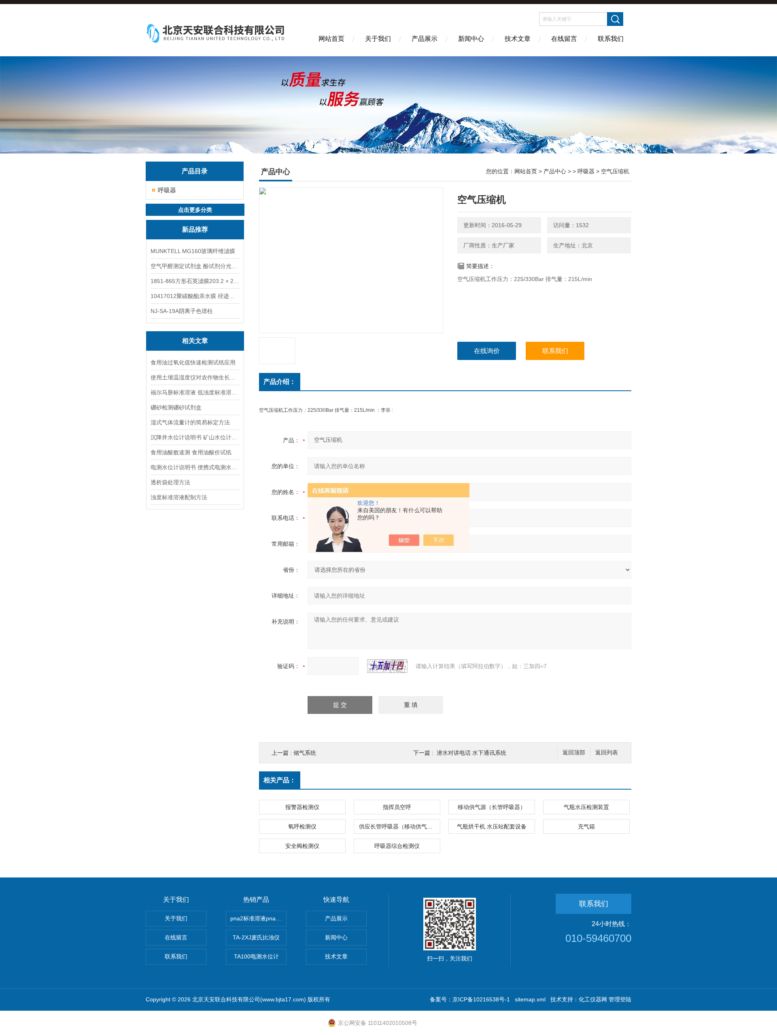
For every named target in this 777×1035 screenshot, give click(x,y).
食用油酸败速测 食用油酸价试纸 (191, 452)
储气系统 (304, 753)
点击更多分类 (195, 210)
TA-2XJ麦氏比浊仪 (256, 937)
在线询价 (487, 350)
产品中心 (554, 171)
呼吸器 (167, 190)
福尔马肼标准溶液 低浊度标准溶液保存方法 (195, 392)
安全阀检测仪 (302, 846)
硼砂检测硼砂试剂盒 (176, 407)
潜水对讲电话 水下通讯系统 (471, 753)
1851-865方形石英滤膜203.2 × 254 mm (195, 281)
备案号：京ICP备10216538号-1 (470, 999)
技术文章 (518, 38)
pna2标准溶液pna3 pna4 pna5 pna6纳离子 (258, 918)
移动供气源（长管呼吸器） (492, 807)
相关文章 (195, 340)
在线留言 (564, 38)
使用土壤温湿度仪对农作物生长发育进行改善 (195, 377)
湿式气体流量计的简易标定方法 (190, 422)
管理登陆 (620, 999)
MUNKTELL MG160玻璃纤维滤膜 (193, 251)
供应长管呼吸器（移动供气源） (398, 826)
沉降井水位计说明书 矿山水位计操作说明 (195, 437)
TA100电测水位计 (256, 956)
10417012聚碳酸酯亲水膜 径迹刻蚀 (195, 296)
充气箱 (586, 826)
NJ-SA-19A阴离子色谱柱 (182, 311)
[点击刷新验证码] (387, 666)
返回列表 (606, 753)
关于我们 (378, 38)
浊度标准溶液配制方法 (179, 497)
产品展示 (424, 38)
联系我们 (611, 38)
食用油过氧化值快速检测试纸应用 (193, 362)
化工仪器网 (593, 999)
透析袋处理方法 (170, 482)
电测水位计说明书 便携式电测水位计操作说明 (195, 467)
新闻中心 (471, 38)
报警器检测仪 (302, 807)
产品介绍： (279, 381)
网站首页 (331, 38)
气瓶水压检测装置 (586, 807)
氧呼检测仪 (302, 826)
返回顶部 (574, 753)
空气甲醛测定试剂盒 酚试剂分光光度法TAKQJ (195, 266)
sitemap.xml (530, 999)
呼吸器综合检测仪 (397, 846)
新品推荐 (195, 229)
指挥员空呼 (397, 807)
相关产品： (279, 780)
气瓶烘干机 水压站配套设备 (491, 826)
